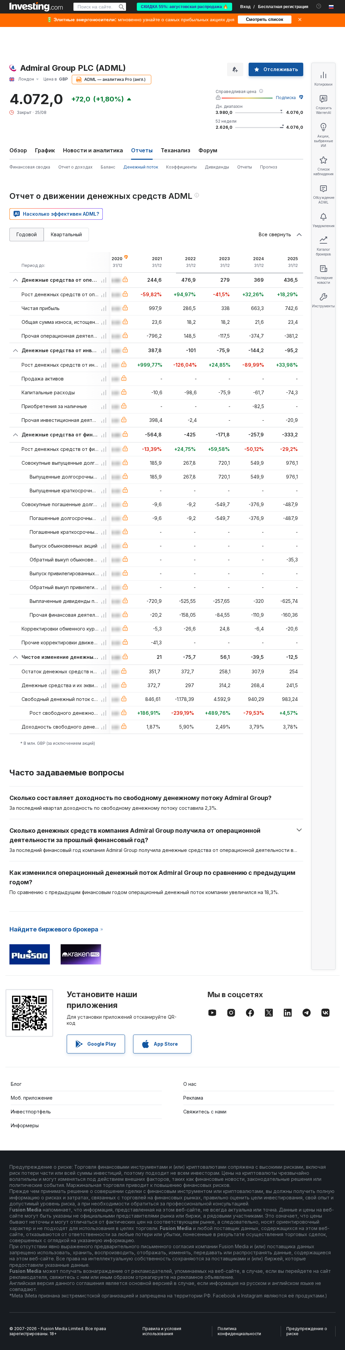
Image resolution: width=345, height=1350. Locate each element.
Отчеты (244, 167)
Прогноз (268, 167)
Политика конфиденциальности (239, 1331)
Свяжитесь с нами (204, 1111)
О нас (189, 1084)
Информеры (25, 1125)
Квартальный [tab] (66, 234)
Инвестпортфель (31, 1111)
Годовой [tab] (27, 234)
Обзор (18, 150)
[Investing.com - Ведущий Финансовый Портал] (36, 6)
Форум (207, 150)
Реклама (193, 1098)
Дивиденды (217, 167)
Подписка (286, 97)
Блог (16, 1084)
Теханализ (175, 150)
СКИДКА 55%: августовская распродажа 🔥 (184, 6)
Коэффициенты (181, 167)
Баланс (108, 167)
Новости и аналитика (93, 150)
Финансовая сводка (29, 167)
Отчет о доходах (75, 167)
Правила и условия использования (162, 1331)
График (45, 150)
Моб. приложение (32, 1098)
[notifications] (319, 6)
